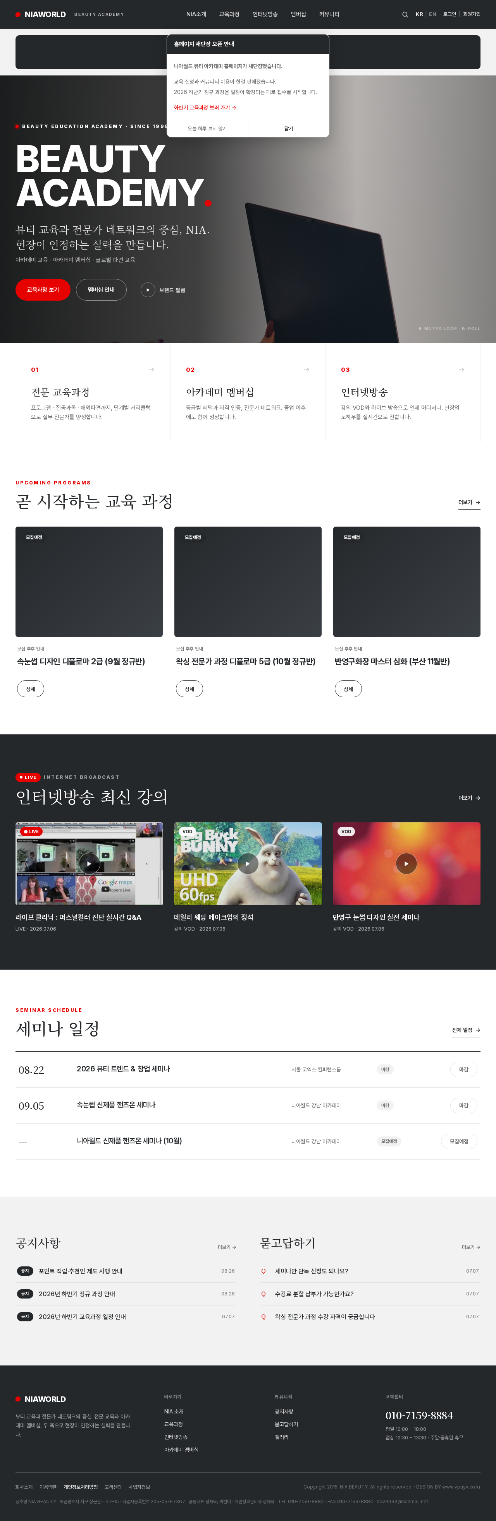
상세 (30, 689)
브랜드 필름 (172, 290)
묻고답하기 (286, 1424)
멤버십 (298, 14)
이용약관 (48, 1487)
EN (432, 14)
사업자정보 (139, 1487)
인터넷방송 (265, 14)
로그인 (449, 14)
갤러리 (282, 1437)
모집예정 (459, 1141)
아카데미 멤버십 (181, 1449)
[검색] (405, 14)
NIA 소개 (174, 1411)
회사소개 (24, 1487)
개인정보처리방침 (81, 1487)
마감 (463, 1069)
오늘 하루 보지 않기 (207, 128)
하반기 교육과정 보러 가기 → (205, 107)
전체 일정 (466, 1030)
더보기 (469, 502)
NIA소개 (196, 14)
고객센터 (113, 1487)
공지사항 (284, 1411)
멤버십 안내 (101, 289)
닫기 (288, 128)
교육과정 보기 (43, 289)
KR (419, 14)
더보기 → (227, 1247)
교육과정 (229, 14)
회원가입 (471, 14)
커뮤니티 (329, 14)
